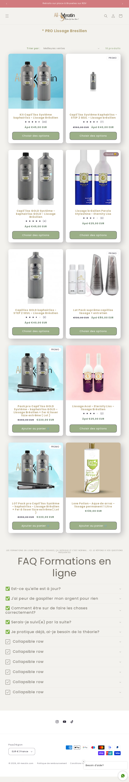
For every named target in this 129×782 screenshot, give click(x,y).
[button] (7, 16)
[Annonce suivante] (122, 3)
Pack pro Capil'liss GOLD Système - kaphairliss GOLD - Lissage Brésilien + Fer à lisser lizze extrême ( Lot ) (36, 411)
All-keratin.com (25, 763)
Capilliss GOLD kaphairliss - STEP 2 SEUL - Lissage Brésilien (35, 312)
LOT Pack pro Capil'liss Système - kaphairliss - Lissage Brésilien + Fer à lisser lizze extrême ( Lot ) (35, 508)
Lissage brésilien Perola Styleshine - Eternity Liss (93, 212)
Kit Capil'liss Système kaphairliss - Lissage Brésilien (35, 116)
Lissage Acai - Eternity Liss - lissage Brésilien (93, 408)
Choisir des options (35, 135)
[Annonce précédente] (6, 3)
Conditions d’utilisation (82, 763)
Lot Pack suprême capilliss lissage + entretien (93, 312)
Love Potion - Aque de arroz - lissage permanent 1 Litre (93, 505)
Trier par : (33, 48)
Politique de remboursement (52, 763)
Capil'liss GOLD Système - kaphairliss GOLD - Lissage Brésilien (36, 213)
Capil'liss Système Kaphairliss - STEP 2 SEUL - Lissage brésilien (93, 116)
